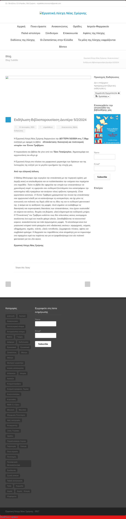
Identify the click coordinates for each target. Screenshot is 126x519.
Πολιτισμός (11, 457)
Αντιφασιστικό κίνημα (16, 332)
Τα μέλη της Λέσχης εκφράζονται (97, 40)
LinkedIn (57, 267)
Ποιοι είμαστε (38, 26)
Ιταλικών (10, 379)
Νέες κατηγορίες (13, 420)
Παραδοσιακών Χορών (16, 441)
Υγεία (9, 486)
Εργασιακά (11, 347)
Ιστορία (23, 373)
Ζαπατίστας (12, 352)
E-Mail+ (88, 267)
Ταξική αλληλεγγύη (14, 481)
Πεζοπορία (11, 446)
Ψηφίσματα (11, 496)
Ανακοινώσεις (59, 26)
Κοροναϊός (11, 399)
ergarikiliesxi (48, 127)
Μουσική (10, 410)
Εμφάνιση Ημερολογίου (106, 93)
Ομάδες (77, 26)
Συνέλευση (11, 470)
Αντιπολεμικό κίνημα (15, 326)
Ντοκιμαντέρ (12, 425)
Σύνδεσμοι (51, 33)
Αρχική (21, 26)
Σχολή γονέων (13, 476)
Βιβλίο (75, 127)
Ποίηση (23, 446)
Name (96, 152)
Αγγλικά (22, 316)
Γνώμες (20, 337)
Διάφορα (10, 342)
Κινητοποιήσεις (13, 394)
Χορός (9, 491)
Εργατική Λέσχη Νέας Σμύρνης (95, 58)
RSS (117, 3)
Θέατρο (24, 352)
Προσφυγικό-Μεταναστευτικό (13, 463)
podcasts (11, 316)
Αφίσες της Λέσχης (94, 33)
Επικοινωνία (70, 33)
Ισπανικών (11, 373)
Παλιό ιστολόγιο (30, 33)
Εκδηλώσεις (18, 131)
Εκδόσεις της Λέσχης (23, 40)
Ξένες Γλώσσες (13, 431)
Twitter (51, 267)
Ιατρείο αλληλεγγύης (15, 368)
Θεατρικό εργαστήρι (15, 363)
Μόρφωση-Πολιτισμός (16, 415)
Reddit (63, 267)
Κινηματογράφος (14, 384)
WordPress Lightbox (9, 517)
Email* (97, 164)
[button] (102, 96)
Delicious (76, 267)
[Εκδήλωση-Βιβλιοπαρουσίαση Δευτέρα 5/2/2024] (48, 94)
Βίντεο (63, 46)
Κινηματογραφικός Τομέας (18, 389)
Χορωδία (19, 486)
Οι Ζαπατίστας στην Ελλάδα (56, 40)
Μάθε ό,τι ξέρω (13, 405)
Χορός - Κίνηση (23, 491)
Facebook (111, 3)
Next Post (87, 284)
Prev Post (8, 284)
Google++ (82, 267)
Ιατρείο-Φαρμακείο (98, 26)
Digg (69, 267)
